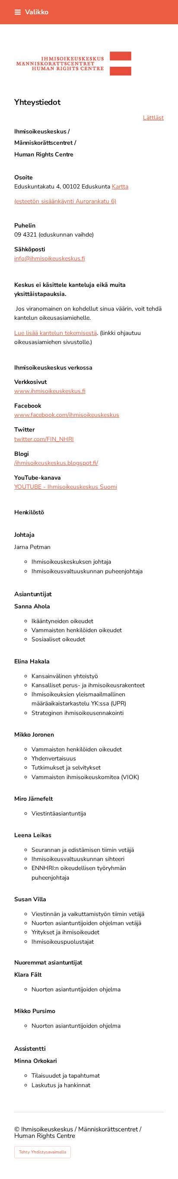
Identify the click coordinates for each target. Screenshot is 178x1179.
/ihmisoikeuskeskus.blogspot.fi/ (56, 463)
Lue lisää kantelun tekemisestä (55, 333)
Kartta (120, 186)
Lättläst (153, 118)
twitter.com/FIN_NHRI (44, 439)
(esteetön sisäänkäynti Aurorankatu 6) (65, 201)
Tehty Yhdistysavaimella (42, 1152)
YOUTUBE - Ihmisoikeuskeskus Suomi (65, 487)
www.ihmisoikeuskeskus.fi (50, 391)
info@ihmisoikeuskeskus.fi (49, 258)
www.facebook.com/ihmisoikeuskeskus (66, 415)
